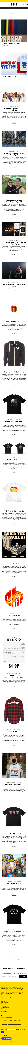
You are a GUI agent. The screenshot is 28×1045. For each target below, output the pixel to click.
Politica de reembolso (5, 1008)
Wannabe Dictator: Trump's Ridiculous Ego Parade (14, 154)
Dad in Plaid (14, 732)
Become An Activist (14, 883)
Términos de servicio (5, 1007)
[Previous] (2, 8)
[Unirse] (22, 1020)
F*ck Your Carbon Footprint (14, 511)
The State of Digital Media (14, 372)
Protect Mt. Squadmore (14, 784)
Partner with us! (4, 1011)
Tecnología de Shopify (12, 1041)
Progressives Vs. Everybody (14, 932)
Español (4, 1026)
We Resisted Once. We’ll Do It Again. (14, 285)
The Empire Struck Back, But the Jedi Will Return (14, 243)
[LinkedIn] (6, 1036)
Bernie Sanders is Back (14, 421)
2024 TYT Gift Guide (14, 322)
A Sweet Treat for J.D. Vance (14, 834)
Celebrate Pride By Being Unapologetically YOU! (14, 201)
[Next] (25, 8)
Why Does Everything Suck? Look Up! (14, 109)
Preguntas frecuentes (5, 1003)
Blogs (2, 1010)
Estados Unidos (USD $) (15, 1026)
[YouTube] (4, 1036)
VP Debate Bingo (14, 675)
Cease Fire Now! (14, 616)
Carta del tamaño (4, 1002)
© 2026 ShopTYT (4, 1041)
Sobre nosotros (4, 1001)
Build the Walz (14, 564)
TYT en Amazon (4, 1006)
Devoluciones (3, 1005)
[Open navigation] (2, 4)
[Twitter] (2, 1036)
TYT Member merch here (18, 8)
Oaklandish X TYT (14, 460)
